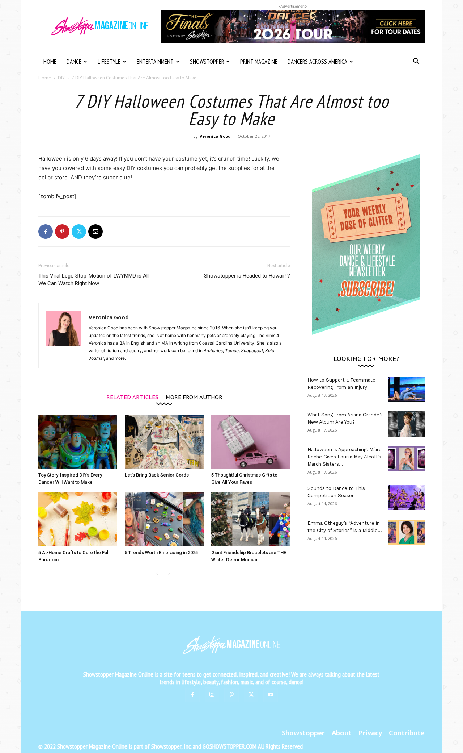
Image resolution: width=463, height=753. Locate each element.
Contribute (407, 732)
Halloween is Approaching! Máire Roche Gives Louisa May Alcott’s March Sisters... (344, 457)
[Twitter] (79, 231)
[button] (416, 62)
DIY (61, 78)
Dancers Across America (317, 62)
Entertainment (155, 62)
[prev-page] (157, 574)
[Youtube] (270, 695)
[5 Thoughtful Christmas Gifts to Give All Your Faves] (250, 442)
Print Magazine (258, 62)
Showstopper (207, 62)
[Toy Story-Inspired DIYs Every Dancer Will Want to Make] (77, 442)
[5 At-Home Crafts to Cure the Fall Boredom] (77, 519)
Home (49, 62)
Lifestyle (109, 62)
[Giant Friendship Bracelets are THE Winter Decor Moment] (250, 519)
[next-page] (168, 574)
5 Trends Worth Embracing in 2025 (161, 552)
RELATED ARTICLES (132, 397)
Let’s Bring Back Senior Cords (157, 475)
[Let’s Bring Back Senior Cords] (164, 442)
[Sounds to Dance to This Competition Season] (406, 497)
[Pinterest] (62, 231)
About (342, 732)
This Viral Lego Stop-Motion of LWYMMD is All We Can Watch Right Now (93, 280)
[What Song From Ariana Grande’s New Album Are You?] (406, 424)
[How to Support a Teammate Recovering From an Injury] (406, 389)
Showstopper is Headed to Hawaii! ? (247, 276)
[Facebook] (45, 231)
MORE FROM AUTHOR (194, 397)
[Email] (95, 231)
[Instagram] (212, 694)
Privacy (370, 732)
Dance (74, 62)
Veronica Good (215, 136)
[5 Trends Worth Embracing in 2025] (164, 519)
